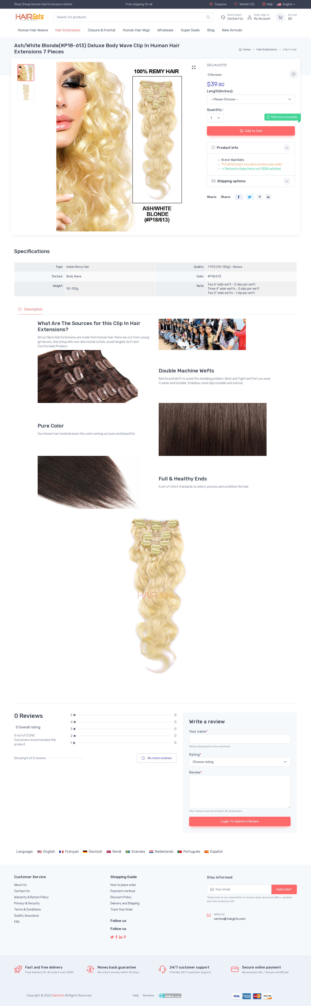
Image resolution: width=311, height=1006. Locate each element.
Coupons (220, 4)
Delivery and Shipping (124, 903)
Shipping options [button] (231, 181)
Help (270, 4)
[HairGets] (29, 17)
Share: (212, 197)
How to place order (123, 885)
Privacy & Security (27, 903)
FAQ (16, 922)
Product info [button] (227, 148)
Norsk (117, 852)
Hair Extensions (67, 30)
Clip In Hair (290, 49)
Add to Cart (253, 131)
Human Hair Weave (33, 30)
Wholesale (165, 30)
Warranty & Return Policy (31, 897)
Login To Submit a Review (240, 821)
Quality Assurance (26, 915)
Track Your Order (121, 909)
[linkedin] (120, 937)
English (49, 852)
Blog (211, 30)
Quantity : (215, 110)
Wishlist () (247, 4)
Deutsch (95, 852)
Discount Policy (121, 897)
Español (216, 852)
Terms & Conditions (27, 909)
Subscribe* (284, 889)
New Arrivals (232, 30)
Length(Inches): (220, 91)
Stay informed (219, 877)
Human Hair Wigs (136, 30)
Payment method (122, 891)
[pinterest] (125, 937)
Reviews (148, 995)
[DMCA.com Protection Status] (169, 995)
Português (191, 852)
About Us (20, 885)
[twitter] (112, 937)
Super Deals (190, 30)
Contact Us (22, 891)
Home (247, 49)
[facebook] (116, 937)
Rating (195, 755)
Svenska (138, 852)
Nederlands (164, 852)
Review (195, 772)
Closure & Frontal (101, 30)
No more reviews (159, 758)
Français (72, 852)
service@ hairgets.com (229, 919)
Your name (198, 731)
